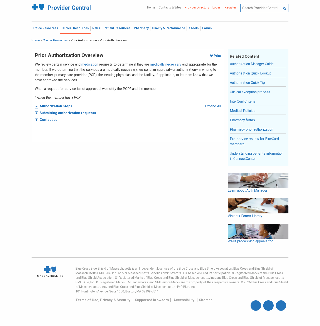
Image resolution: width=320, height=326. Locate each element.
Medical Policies (243, 111)
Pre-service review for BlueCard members (254, 141)
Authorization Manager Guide (252, 64)
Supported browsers (152, 300)
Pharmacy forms (242, 120)
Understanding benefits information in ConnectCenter (256, 156)
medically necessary (165, 64)
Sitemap (205, 300)
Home (151, 7)
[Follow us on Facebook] (256, 305)
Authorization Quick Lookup (250, 73)
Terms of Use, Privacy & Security (103, 300)
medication (89, 64)
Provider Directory (197, 7)
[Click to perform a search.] (284, 9)
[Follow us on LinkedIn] (281, 305)
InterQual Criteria (242, 101)
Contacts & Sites (170, 7)
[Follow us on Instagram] (268, 305)
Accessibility (183, 300)
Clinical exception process (250, 92)
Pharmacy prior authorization (251, 129)
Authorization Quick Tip (247, 83)
